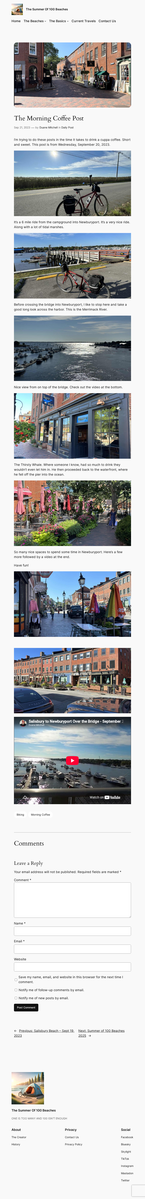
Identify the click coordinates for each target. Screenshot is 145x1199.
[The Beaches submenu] (45, 21)
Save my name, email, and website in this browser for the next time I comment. (71, 979)
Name (20, 923)
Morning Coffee (40, 814)
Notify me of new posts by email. (44, 998)
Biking (20, 814)
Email (19, 941)
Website (20, 959)
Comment (22, 880)
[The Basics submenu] (68, 21)
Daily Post (67, 127)
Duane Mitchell (48, 127)
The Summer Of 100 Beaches (47, 9)
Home (16, 21)
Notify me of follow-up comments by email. (51, 990)
